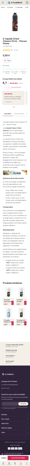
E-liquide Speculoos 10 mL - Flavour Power (8, 300)
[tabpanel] (15, 197)
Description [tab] (7, 113)
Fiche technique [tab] (19, 113)
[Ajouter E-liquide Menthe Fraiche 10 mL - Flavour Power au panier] (25, 303)
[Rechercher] (3, 2)
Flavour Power (8, 46)
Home (3, 7)
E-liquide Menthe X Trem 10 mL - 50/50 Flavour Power (8, 321)
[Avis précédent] (4, 87)
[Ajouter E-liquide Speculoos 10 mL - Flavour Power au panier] (12, 303)
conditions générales (22, 407)
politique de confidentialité (9, 408)
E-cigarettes (19, 7)
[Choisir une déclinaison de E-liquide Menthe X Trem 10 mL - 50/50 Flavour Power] (12, 323)
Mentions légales (6, 428)
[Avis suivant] (8, 87)
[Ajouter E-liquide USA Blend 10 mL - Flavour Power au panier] (25, 323)
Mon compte (5, 419)
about (3, 432)
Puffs (26, 7)
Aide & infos (5, 423)
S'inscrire (23, 403)
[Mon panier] (27, 2)
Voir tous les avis (16, 87)
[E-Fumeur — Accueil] (15, 2)
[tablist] (15, 114)
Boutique (4, 414)
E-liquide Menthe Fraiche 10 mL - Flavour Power (21, 300)
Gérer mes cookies (15, 445)
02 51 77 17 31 (5, 388)
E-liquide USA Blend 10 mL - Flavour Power (21, 321)
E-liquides (10, 7)
